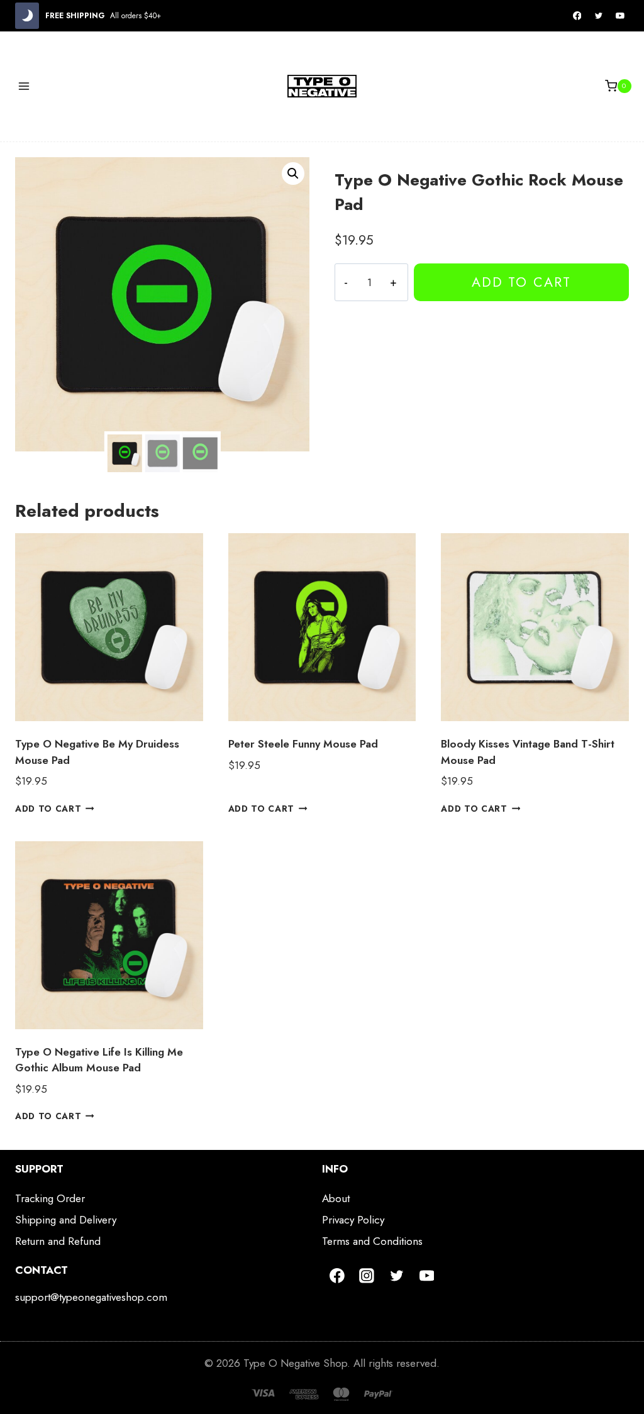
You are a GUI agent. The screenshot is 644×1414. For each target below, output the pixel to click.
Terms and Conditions (372, 1241)
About (336, 1198)
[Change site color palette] (27, 16)
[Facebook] (577, 16)
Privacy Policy (353, 1219)
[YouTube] (620, 16)
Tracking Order (50, 1198)
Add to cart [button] (48, 808)
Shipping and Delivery (65, 1219)
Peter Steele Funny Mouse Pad (303, 743)
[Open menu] (24, 86)
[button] (293, 173)
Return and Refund (58, 1241)
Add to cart (521, 282)
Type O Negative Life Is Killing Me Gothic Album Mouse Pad (99, 1060)
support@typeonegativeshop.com (91, 1297)
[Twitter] (599, 16)
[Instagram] (367, 1276)
